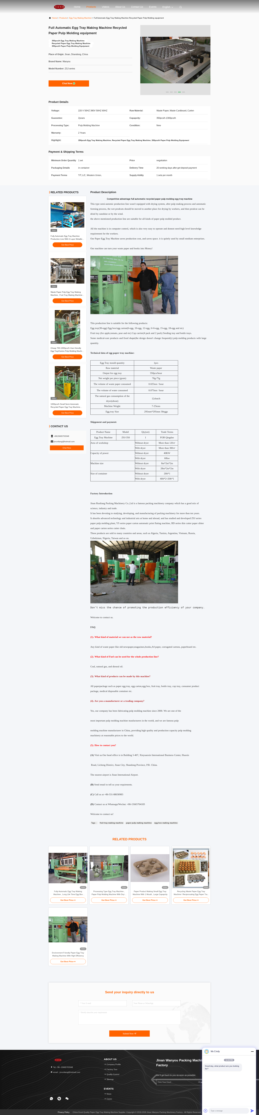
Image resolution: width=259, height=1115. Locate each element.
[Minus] (252, 1051)
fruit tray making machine (111, 823)
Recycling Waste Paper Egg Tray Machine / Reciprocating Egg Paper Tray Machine (191, 893)
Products (91, 7)
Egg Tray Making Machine (80, 18)
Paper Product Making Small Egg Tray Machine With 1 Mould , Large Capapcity (150, 892)
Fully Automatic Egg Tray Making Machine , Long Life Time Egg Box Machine (68, 893)
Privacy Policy (63, 1112)
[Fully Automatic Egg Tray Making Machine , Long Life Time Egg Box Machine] (68, 868)
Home (77, 7)
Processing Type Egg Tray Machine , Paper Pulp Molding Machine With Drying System (109, 893)
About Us (120, 7)
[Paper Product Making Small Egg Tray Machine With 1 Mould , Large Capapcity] (150, 868)
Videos (105, 7)
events (152, 7)
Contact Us (137, 7)
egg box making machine (166, 823)
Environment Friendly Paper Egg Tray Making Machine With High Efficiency (68, 954)
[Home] (59, 7)
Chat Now (67, 83)
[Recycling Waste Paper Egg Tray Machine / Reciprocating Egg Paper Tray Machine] (191, 868)
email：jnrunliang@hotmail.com (66, 1072)
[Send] (252, 1111)
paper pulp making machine (139, 823)
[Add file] (205, 1111)
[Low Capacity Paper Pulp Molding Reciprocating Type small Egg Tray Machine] (175, 60)
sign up (203, 1082)
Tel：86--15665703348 (63, 1067)
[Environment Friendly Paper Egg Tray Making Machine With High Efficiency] (68, 929)
